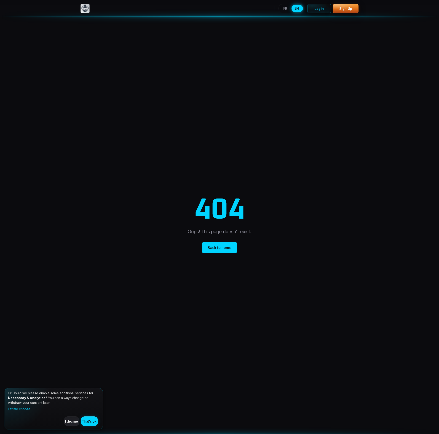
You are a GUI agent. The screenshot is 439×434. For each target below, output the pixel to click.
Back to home (219, 247)
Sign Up (345, 9)
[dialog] (54, 408)
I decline (71, 421)
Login (319, 9)
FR (285, 8)
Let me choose (19, 409)
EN (296, 8)
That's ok (89, 421)
